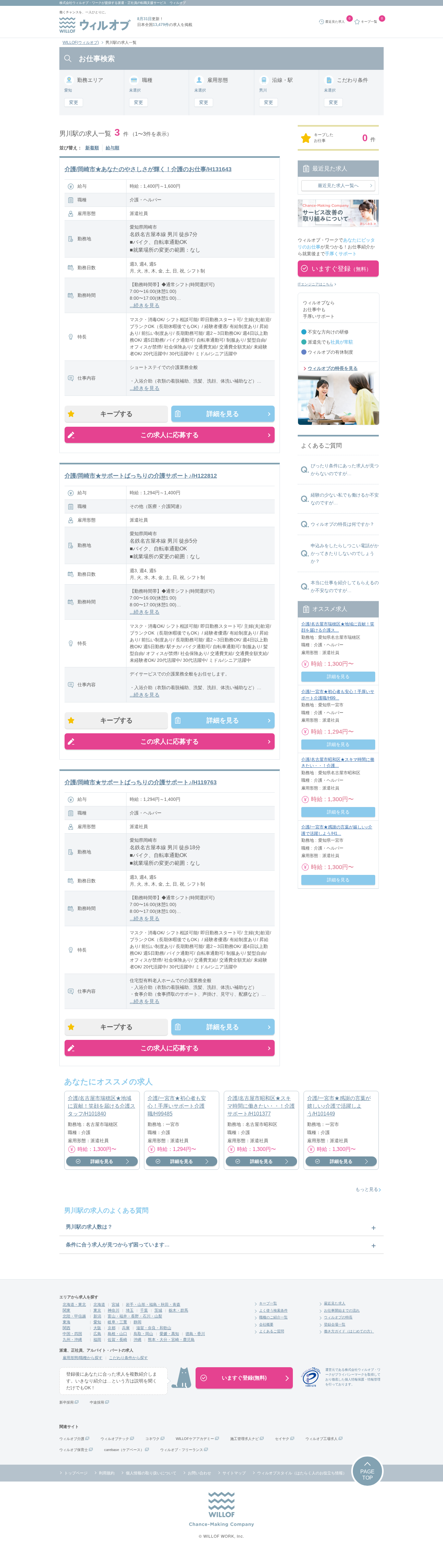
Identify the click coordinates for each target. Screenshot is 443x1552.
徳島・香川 (195, 1333)
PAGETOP (367, 1475)
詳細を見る (223, 413)
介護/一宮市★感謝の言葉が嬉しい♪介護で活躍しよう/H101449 (339, 1106)
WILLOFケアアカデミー (195, 1439)
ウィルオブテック (115, 1439)
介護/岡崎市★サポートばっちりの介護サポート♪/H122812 (141, 476)
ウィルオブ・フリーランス (181, 1450)
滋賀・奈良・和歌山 (153, 1328)
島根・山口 (117, 1333)
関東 (66, 1310)
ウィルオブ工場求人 (321, 1439)
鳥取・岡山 (143, 1333)
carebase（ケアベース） (124, 1450)
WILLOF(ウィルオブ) (81, 42)
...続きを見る (145, 305)
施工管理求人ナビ (244, 1439)
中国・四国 (72, 1333)
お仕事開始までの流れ (342, 1310)
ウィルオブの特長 (338, 1317)
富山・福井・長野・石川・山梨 (135, 1316)
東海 (66, 1322)
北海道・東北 (74, 1304)
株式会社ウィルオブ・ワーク (80, 3)
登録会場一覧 (334, 1324)
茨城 (158, 1310)
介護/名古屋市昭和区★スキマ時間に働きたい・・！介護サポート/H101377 (261, 1106)
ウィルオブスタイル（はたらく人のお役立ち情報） (302, 1473)
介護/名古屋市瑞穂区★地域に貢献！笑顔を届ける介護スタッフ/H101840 (101, 1106)
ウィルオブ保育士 (73, 1450)
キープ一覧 (268, 1303)
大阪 (97, 1328)
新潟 (97, 1316)
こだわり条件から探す (128, 1358)
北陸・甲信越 (74, 1316)
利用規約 (106, 1473)
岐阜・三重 (117, 1322)
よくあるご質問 (271, 1331)
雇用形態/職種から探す (82, 1358)
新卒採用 (66, 1402)
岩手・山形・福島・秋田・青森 (153, 1304)
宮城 (115, 1304)
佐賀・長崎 (117, 1339)
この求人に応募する (169, 434)
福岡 (97, 1339)
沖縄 (137, 1339)
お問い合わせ (199, 1473)
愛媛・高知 (169, 1333)
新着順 (92, 147)
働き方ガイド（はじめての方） (349, 1331)
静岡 (137, 1322)
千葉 (144, 1310)
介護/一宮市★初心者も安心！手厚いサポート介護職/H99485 (177, 1106)
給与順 (112, 147)
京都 (111, 1328)
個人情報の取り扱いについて (151, 1473)
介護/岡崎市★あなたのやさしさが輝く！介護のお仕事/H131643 (148, 169)
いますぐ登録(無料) (244, 1378)
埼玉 (130, 1310)
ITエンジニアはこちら (315, 284)
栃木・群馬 (178, 1310)
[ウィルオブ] (95, 25)
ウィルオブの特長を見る (333, 368)
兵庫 (126, 1328)
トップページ (76, 1473)
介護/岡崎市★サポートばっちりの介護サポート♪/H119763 (141, 782)
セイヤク (282, 1439)
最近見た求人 (334, 1303)
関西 (66, 1328)
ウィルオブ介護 (71, 1439)
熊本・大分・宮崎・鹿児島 (171, 1339)
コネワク (152, 1439)
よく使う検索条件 (273, 1310)
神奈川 (113, 1310)
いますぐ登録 (341, 268)
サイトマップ (234, 1473)
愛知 (97, 1322)
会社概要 (266, 1324)
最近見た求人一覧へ (338, 185)
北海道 (99, 1304)
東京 (97, 1310)
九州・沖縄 (72, 1339)
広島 (97, 1333)
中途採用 (97, 1402)
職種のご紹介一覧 (273, 1317)
